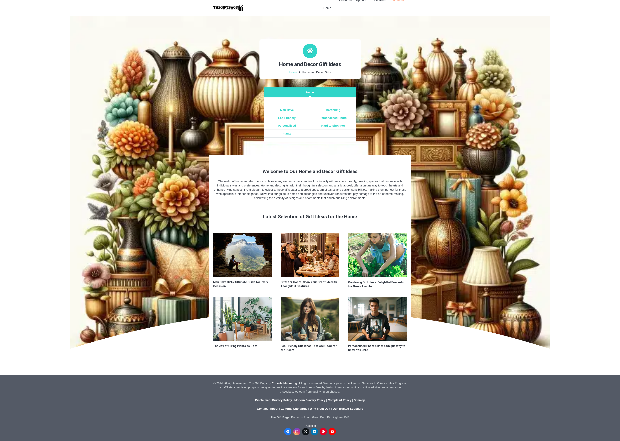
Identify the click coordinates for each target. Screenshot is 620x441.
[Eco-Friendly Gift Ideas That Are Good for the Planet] (310, 319)
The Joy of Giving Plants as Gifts (235, 346)
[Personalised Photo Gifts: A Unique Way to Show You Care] (377, 319)
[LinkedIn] (314, 431)
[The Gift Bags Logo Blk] (228, 8)
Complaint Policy (339, 400)
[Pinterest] (323, 431)
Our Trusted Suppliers (348, 408)
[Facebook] (287, 431)
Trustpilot (310, 425)
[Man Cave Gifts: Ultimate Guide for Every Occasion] (242, 255)
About (274, 408)
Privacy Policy (282, 400)
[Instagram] (296, 431)
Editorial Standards (294, 408)
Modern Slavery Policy (309, 400)
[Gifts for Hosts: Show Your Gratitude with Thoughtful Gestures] (310, 255)
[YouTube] (332, 431)
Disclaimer (262, 400)
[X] (305, 431)
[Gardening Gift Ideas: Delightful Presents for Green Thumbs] (377, 255)
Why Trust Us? (320, 408)
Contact (262, 408)
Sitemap (359, 400)
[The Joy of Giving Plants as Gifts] (242, 319)
